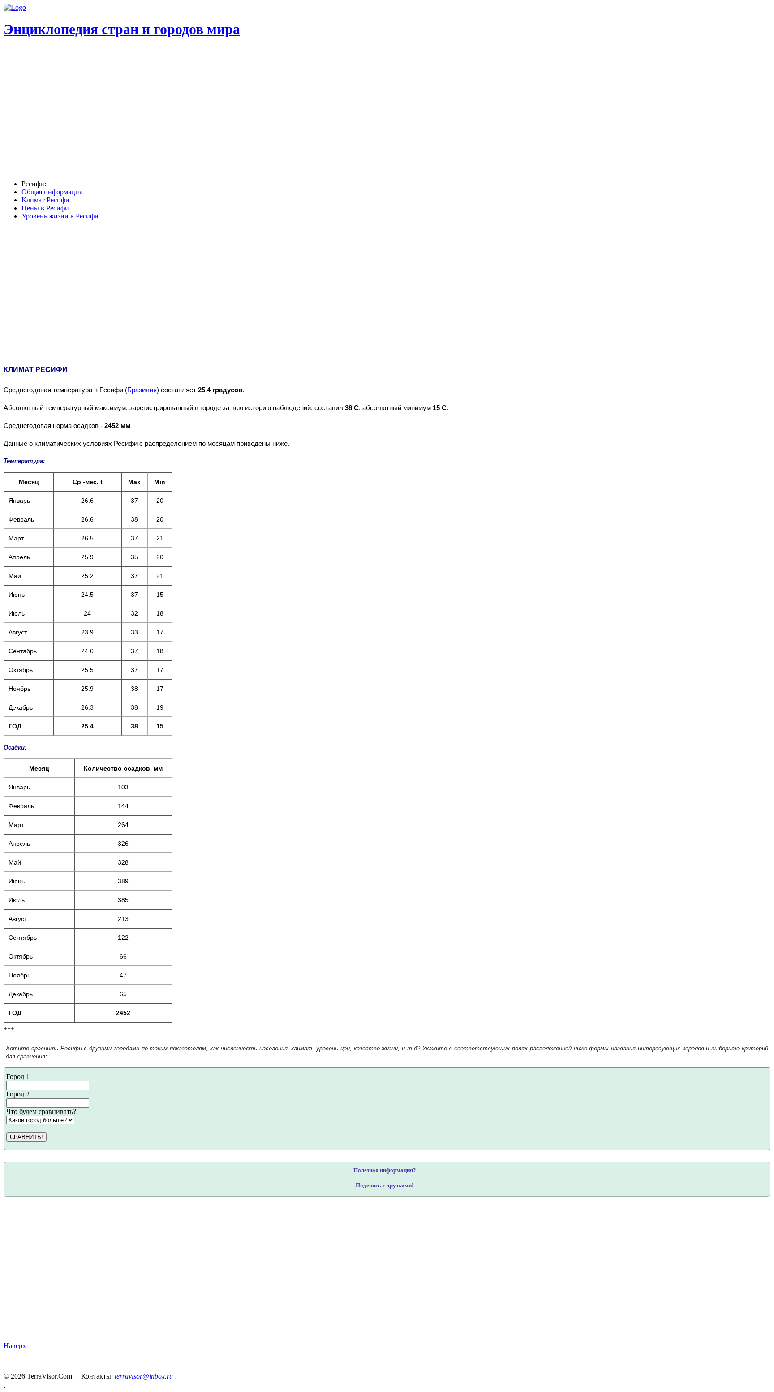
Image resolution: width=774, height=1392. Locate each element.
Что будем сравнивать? (41, 1111)
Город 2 (18, 1094)
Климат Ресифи (45, 200)
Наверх (15, 1345)
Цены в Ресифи (45, 208)
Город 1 (18, 1076)
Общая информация (52, 192)
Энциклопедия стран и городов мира (122, 29)
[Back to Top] (4, 1384)
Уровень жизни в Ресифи (60, 216)
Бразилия (142, 390)
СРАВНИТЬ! (26, 1137)
